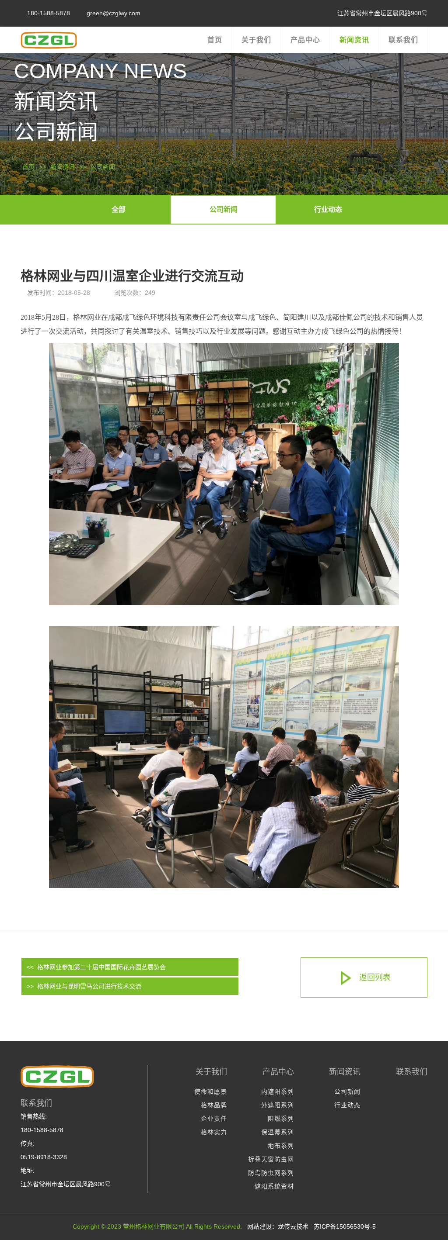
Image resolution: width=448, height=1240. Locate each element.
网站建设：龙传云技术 (277, 1226)
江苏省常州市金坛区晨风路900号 (382, 13)
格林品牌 (214, 1105)
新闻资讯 (62, 166)
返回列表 (375, 977)
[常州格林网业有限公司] (66, 38)
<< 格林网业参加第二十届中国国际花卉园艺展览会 (96, 967)
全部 (119, 209)
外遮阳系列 (277, 1105)
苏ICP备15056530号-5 (345, 1226)
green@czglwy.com (113, 13)
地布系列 (281, 1145)
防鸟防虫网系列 (271, 1172)
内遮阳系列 (277, 1091)
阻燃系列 (281, 1118)
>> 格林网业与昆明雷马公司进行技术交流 (84, 986)
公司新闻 (103, 166)
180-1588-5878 (48, 13)
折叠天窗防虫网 (271, 1159)
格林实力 (214, 1132)
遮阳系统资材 (274, 1186)
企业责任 (214, 1118)
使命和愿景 (210, 1091)
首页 (28, 166)
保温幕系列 (277, 1132)
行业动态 (328, 209)
